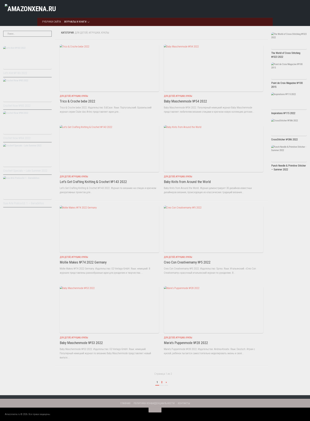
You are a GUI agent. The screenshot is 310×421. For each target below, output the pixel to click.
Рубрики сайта (51, 21)
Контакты (184, 403)
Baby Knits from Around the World (187, 182)
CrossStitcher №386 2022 (284, 139)
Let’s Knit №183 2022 (15, 73)
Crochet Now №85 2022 (17, 105)
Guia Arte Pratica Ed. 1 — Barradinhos (23, 203)
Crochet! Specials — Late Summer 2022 (25, 170)
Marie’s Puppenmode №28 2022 (186, 343)
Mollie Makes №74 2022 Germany (83, 262)
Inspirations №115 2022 (283, 113)
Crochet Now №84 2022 (17, 138)
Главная (125, 403)
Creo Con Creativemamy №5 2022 (187, 262)
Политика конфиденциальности (154, 403)
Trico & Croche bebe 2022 (77, 101)
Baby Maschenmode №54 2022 (185, 101)
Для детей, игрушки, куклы (74, 96)
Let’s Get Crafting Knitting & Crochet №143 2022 (93, 182)
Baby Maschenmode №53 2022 (81, 343)
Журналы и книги (75, 21)
